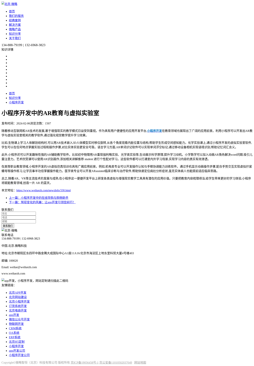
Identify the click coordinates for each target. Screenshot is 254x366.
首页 (12, 11)
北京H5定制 (17, 341)
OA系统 (14, 332)
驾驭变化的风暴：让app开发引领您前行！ (42, 202)
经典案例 (15, 20)
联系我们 (8, 225)
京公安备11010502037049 (115, 362)
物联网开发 (16, 323)
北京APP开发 (17, 292)
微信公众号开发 (19, 319)
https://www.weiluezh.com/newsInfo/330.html (43, 190)
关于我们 (15, 38)
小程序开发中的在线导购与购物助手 (38, 197)
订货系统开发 (18, 306)
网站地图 (140, 362)
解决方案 (15, 24)
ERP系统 (14, 337)
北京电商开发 (18, 310)
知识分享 (15, 33)
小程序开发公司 (19, 355)
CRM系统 (15, 328)
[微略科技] (9, 4)
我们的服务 (16, 15)
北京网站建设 (18, 297)
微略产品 (15, 29)
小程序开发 (16, 102)
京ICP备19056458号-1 (85, 362)
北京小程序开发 (19, 301)
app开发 (14, 315)
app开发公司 (17, 350)
